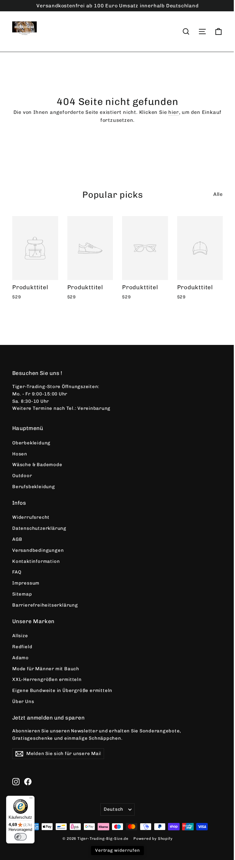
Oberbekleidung (31, 443)
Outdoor (22, 475)
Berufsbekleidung (33, 486)
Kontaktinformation (36, 561)
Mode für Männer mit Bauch (45, 668)
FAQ (16, 572)
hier (173, 112)
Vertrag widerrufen (117, 850)
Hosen (19, 454)
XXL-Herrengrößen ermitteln (47, 679)
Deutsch (113, 809)
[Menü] (31, 799)
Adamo (20, 657)
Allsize (20, 635)
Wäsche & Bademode (37, 464)
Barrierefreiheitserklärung (45, 605)
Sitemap (22, 594)
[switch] (20, 836)
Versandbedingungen (38, 550)
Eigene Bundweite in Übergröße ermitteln (62, 690)
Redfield (22, 646)
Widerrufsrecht (31, 517)
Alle (218, 194)
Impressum (25, 583)
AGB (17, 539)
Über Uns (23, 701)
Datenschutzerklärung (39, 528)
